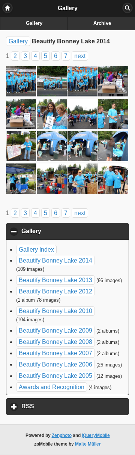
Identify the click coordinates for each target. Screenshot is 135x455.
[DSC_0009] (83, 82)
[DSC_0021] (21, 179)
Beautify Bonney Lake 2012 (55, 291)
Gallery (34, 23)
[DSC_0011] (21, 115)
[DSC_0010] (113, 82)
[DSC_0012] (52, 115)
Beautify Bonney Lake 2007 (55, 353)
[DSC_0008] (52, 82)
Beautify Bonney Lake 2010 (55, 311)
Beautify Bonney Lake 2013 (55, 280)
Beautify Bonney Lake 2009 (55, 330)
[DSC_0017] (21, 147)
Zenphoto (62, 435)
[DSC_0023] (83, 179)
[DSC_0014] (113, 115)
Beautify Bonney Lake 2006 (55, 364)
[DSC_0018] (52, 147)
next (80, 56)
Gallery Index (36, 249)
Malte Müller (88, 444)
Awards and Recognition (51, 387)
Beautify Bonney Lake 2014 (55, 260)
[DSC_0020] (113, 147)
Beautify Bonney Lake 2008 (55, 342)
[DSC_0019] (83, 147)
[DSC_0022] (52, 179)
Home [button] (7, 8)
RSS (62, 406)
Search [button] (127, 8)
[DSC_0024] (113, 179)
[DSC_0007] (21, 82)
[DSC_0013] (83, 115)
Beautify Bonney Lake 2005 (55, 376)
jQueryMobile (96, 435)
